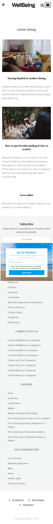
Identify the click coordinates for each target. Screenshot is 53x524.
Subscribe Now (26, 272)
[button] (26, 252)
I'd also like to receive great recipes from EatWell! (26, 266)
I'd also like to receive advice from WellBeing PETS (26, 268)
